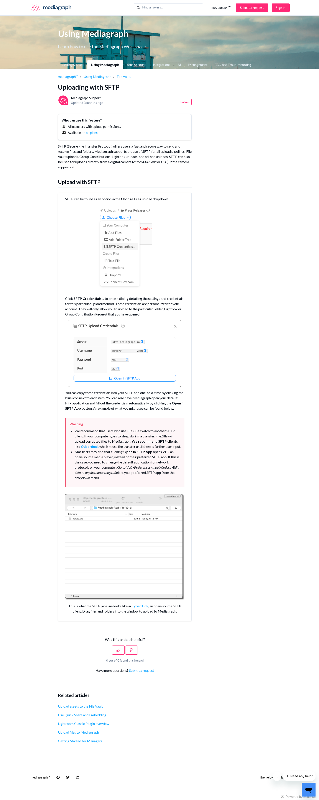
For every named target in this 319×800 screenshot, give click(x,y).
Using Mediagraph (105, 64)
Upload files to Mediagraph (78, 732)
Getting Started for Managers (80, 741)
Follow (185, 102)
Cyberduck (140, 606)
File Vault (124, 76)
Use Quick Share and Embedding (82, 715)
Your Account (136, 64)
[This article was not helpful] (131, 650)
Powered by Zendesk (301, 796)
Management (197, 64)
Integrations (161, 64)
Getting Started (73, 64)
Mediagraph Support (86, 98)
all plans (92, 133)
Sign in (280, 8)
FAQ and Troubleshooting (233, 64)
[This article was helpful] (118, 650)
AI (179, 64)
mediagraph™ (221, 7)
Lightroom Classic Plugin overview (83, 723)
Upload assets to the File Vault (80, 706)
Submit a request (252, 8)
